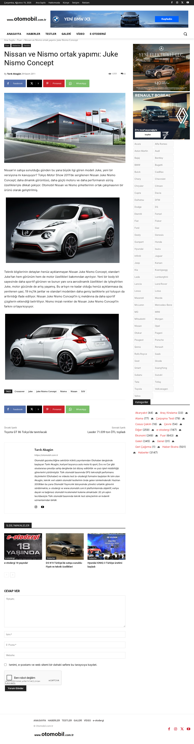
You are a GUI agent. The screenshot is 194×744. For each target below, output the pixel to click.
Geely (138, 234)
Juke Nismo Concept (46, 391)
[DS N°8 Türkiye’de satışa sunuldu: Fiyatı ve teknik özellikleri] (65, 546)
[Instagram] (177, 3)
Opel (157, 325)
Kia (136, 269)
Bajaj (137, 157)
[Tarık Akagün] (19, 477)
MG (136, 311)
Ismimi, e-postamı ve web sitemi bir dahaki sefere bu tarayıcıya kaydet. (53, 664)
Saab (157, 353)
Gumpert (139, 241)
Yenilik (27, 45)
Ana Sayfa (9, 40)
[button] (185, 33)
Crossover (20, 391)
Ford (137, 227)
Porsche (159, 339)
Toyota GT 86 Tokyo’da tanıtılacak (25, 432)
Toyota (138, 388)
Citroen (159, 185)
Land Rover (161, 283)
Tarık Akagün (14, 73)
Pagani (158, 332)
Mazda (158, 297)
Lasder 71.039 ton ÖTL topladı (106, 432)
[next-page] (12, 574)
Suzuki (158, 374)
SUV (83, 391)
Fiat (136, 220)
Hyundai (139, 248)
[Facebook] (172, 3)
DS (156, 206)
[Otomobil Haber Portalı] (26, 19)
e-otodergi (10, 558)
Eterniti (138, 213)
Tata (137, 381)
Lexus (138, 290)
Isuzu (158, 248)
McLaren (139, 304)
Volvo (137, 395)
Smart (138, 367)
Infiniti (138, 255)
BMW (137, 164)
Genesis (159, 234)
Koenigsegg (161, 269)
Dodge (138, 206)
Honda (158, 241)
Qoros (138, 346)
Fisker (158, 220)
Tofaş (158, 381)
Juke (30, 391)
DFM (157, 199)
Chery (138, 178)
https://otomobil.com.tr (46, 455)
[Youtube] (187, 3)
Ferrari (158, 213)
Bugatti (159, 164)
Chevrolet (160, 178)
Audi (157, 150)
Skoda (158, 360)
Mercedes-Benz (163, 304)
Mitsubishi (140, 318)
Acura (138, 143)
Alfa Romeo (161, 143)
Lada (137, 276)
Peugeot (139, 339)
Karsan (158, 262)
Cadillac (159, 171)
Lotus (158, 290)
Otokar (138, 332)
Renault (159, 346)
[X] (182, 3)
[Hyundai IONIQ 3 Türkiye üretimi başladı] (106, 546)
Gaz (157, 227)
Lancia (138, 283)
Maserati (139, 297)
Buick (138, 171)
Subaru (138, 374)
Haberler (16, 45)
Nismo (63, 391)
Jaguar (158, 255)
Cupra (138, 192)
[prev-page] (6, 574)
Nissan (74, 391)
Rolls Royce (141, 353)
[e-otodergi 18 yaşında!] (23, 546)
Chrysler (139, 185)
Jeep (137, 262)
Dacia (158, 192)
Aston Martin (141, 150)
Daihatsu (139, 199)
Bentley (159, 157)
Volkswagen (161, 388)
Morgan (159, 318)
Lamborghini (161, 276)
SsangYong (161, 367)
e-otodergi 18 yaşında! (16, 562)
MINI (157, 311)
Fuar (19, 40)
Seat (137, 360)
